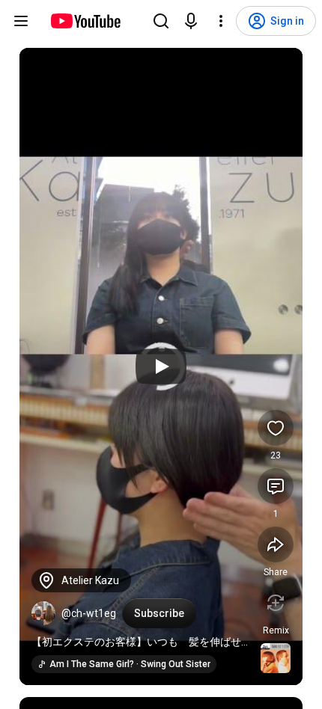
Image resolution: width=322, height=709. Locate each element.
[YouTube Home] (85, 21)
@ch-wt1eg (88, 613)
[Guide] (21, 21)
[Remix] (276, 603)
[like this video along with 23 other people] (276, 428)
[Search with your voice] (191, 21)
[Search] (161, 21)
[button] (43, 613)
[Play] (161, 366)
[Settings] (221, 21)
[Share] (276, 544)
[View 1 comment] (276, 486)
